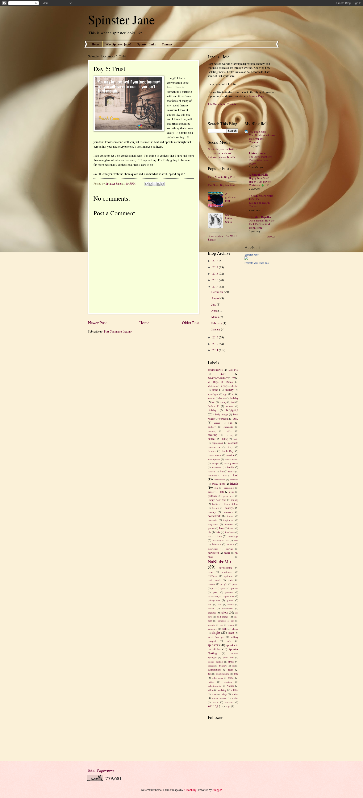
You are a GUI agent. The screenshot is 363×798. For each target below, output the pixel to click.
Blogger (217, 790)
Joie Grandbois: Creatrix (222, 104)
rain (210, 604)
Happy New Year (217, 499)
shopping (212, 628)
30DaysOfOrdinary (218, 377)
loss (209, 536)
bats (213, 402)
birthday (212, 410)
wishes (235, 698)
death (235, 438)
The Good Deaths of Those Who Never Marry (260, 160)
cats (230, 422)
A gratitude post (230, 197)
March (215, 317)
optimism (228, 576)
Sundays (223, 665)
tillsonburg (190, 790)
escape (215, 463)
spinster (213, 645)
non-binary (227, 572)
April (214, 311)
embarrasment (214, 455)
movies (229, 548)
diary (230, 447)
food (235, 475)
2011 (215, 350)
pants (230, 580)
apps (225, 394)
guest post (228, 495)
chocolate (228, 426)
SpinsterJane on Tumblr (221, 157)
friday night (218, 483)
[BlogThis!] (151, 184)
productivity (214, 596)
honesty (212, 512)
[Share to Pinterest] (162, 184)
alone (215, 390)
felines (231, 471)
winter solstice (219, 698)
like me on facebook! (220, 153)
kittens (231, 528)
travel (231, 677)
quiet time (229, 596)
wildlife (234, 690)
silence (235, 628)
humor (230, 516)
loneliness (230, 532)
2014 (215, 287)
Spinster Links (146, 44)
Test (210, 673)
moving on (213, 552)
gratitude (212, 495)
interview (229, 524)
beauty (223, 402)
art (233, 394)
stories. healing (215, 661)
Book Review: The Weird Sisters (222, 238)
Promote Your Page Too (257, 263)
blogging (232, 410)
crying (230, 434)
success (211, 665)
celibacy (212, 426)
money (230, 544)
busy (235, 418)
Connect (167, 44)
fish (225, 475)
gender (211, 491)
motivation (213, 548)
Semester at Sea (226, 620)
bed (233, 402)
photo (235, 584)
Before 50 (213, 406)
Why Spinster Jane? (118, 44)
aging (224, 385)
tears (230, 669)
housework (214, 516)
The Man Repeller (260, 217)
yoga (228, 706)
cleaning (212, 430)
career (217, 422)
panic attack (214, 580)
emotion (230, 455)
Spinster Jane (121, 19)
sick (224, 628)
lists (218, 532)
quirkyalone (214, 600)
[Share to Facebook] (159, 184)
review (211, 608)
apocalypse (213, 394)
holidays (229, 507)
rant (219, 604)
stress (231, 661)
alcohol (234, 385)
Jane (221, 528)
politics (234, 588)
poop (215, 592)
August (215, 298)
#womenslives (215, 369)
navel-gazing (225, 567)
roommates (227, 608)
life (209, 532)
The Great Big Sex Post (221, 185)
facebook (216, 467)
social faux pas (216, 637)
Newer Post (97, 322)
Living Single (257, 153)
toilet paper (217, 677)
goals (231, 491)
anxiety (229, 390)
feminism (212, 475)
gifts (222, 491)
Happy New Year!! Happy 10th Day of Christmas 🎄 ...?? (260, 181)
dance (211, 439)
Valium (230, 685)
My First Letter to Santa (230, 218)
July (214, 304)
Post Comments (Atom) (118, 331)
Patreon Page (256, 96)
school (224, 612)
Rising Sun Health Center (259, 204)
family (230, 467)
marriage (233, 536)
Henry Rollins (231, 503)
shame (231, 624)
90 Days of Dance (220, 381)
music (227, 552)
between (230, 406)
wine (214, 694)
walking (222, 690)
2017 (215, 267)
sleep (231, 633)
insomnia (212, 520)
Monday (216, 544)
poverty (229, 592)
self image (223, 616)
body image (221, 414)
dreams (212, 451)
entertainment (231, 459)
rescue (231, 604)
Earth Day (228, 451)
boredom (224, 418)
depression (217, 442)
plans (223, 588)
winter (235, 694)
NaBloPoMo (219, 561)
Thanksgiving (222, 673)
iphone (211, 528)
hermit (215, 507)
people (224, 584)
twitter (211, 681)
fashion (211, 471)
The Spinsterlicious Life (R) (261, 197)
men (236, 540)
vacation (228, 681)
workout (229, 702)
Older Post (190, 322)
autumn (211, 398)
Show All (271, 236)
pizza (214, 588)
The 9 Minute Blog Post (221, 177)
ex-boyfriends (231, 463)
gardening (229, 487)
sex (221, 624)
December (217, 292)
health (215, 503)
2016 (215, 274)
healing (234, 499)
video (210, 690)
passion (211, 584)
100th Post (233, 369)
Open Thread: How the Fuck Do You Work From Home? (262, 224)
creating (212, 435)
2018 (215, 261)
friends (234, 483)
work (215, 702)
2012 (215, 344)
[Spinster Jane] (246, 259)
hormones (228, 512)
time (236, 673)
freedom (234, 479)
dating (225, 438)
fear (222, 471)
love (219, 536)
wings (224, 694)
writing (213, 706)
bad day (234, 398)
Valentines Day (215, 685)
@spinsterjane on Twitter (222, 149)
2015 (215, 280)
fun (216, 487)
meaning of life (221, 540)
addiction (212, 385)
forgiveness (219, 479)
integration (213, 524)
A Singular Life (258, 174)
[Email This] (147, 184)
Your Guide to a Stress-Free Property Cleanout (262, 138)
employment (214, 459)
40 (233, 377)
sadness (212, 612)
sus (233, 665)
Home (95, 44)
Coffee (229, 430)
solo (229, 641)
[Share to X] (155, 184)
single (216, 632)
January (216, 329)
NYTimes (212, 576)
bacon (222, 398)
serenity (211, 624)
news (210, 572)
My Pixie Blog (257, 132)
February (217, 323)
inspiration (228, 520)
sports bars (228, 657)
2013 (215, 337)
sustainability (214, 669)
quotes (230, 600)
